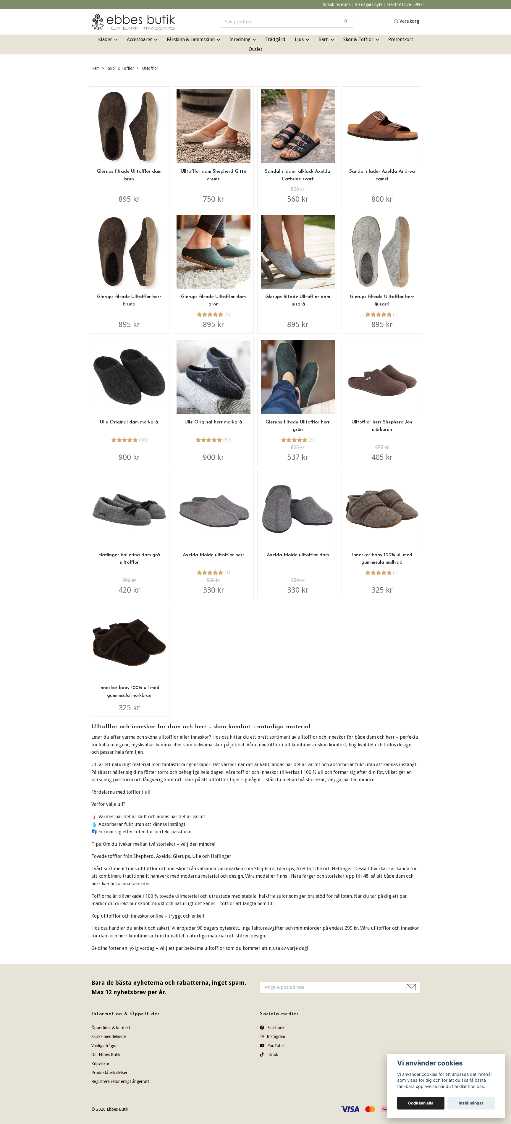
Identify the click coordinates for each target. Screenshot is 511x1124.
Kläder (105, 39)
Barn (323, 39)
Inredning (239, 39)
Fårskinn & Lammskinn (191, 39)
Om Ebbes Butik (105, 1054)
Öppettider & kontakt (110, 1027)
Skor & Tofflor (358, 39)
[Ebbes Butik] (174, 22)
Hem (95, 68)
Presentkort (400, 39)
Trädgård (275, 39)
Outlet (255, 49)
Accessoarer (139, 39)
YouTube (275, 1045)
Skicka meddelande (108, 1036)
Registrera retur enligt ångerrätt (120, 1081)
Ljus (299, 39)
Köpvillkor (100, 1063)
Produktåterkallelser (109, 1072)
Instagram (275, 1036)
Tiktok (272, 1054)
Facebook (275, 1027)
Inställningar (471, 1103)
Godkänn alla (421, 1103)
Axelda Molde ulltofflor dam (298, 555)
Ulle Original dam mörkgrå (129, 422)
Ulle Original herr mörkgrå (213, 422)
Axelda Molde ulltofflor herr (213, 555)
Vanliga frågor (104, 1045)
